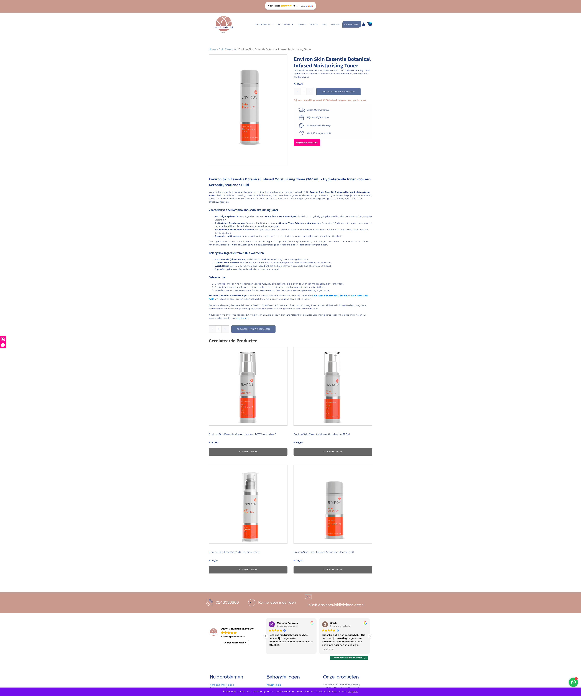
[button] (290, 6)
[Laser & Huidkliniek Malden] (223, 16)
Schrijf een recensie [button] (235, 642)
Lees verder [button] (275, 649)
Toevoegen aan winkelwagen (338, 92)
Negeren (353, 691)
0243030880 (227, 602)
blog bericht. (242, 318)
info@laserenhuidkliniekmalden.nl (336, 605)
